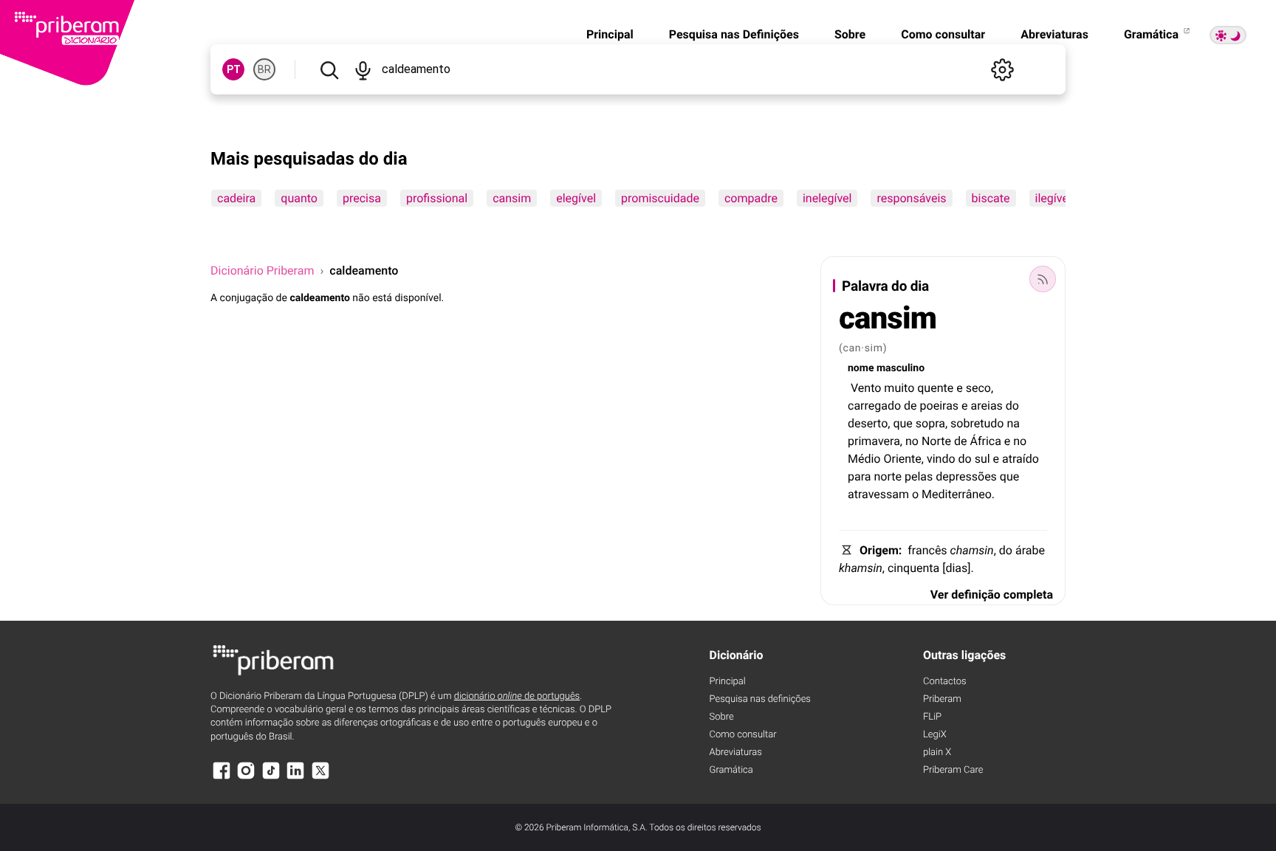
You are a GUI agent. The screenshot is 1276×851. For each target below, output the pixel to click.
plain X (937, 752)
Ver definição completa (991, 595)
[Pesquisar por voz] (362, 69)
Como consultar (943, 34)
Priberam (942, 699)
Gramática (1152, 34)
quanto (299, 198)
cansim (512, 198)
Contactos (945, 681)
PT (234, 69)
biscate (991, 198)
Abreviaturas (1054, 34)
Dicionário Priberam (262, 270)
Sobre (849, 34)
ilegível (1053, 198)
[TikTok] (271, 778)
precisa (362, 198)
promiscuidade (660, 198)
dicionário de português (517, 696)
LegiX (935, 734)
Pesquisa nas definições (760, 699)
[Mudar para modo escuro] (1228, 35)
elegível (576, 198)
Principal (610, 34)
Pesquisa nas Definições (734, 34)
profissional (436, 198)
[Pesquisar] (329, 69)
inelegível (827, 198)
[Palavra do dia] (1042, 279)
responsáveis (911, 198)
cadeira (236, 198)
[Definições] (1002, 69)
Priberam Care (953, 770)
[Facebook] (221, 778)
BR (264, 69)
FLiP (932, 717)
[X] (320, 778)
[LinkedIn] (295, 778)
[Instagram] (246, 778)
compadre (751, 198)
